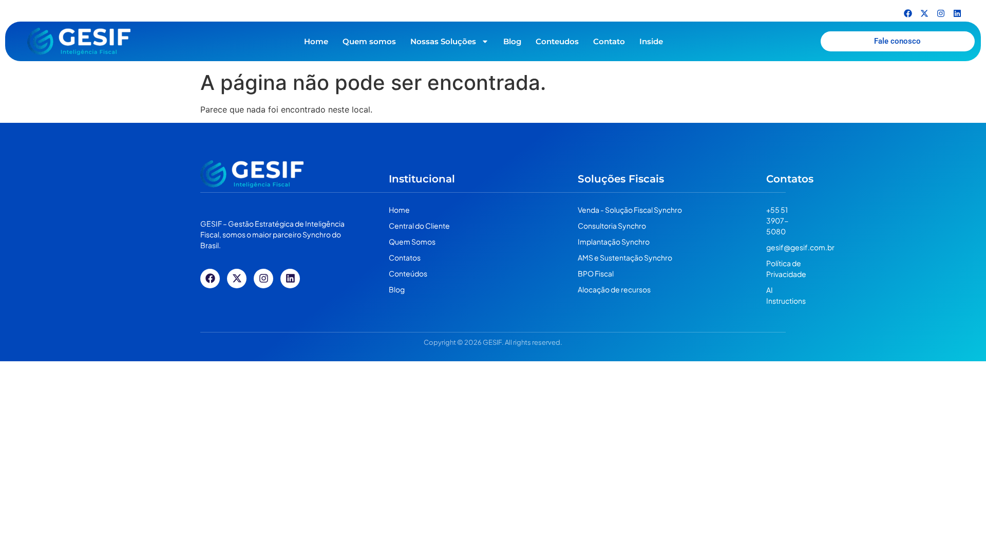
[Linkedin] (957, 13)
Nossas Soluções (443, 41)
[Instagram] (941, 13)
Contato (609, 41)
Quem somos (369, 41)
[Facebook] (908, 13)
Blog (512, 41)
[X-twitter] (924, 13)
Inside (651, 41)
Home (316, 41)
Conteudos (557, 41)
